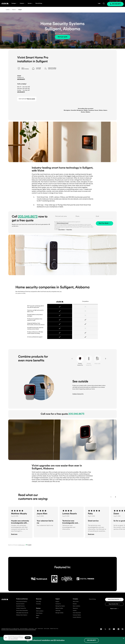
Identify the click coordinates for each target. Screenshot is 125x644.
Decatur (83, 112)
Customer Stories (77, 615)
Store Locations (76, 606)
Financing (38, 603)
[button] (20, 534)
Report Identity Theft (113, 604)
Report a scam (113, 608)
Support (57, 601)
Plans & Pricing (39, 3)
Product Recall (40, 628)
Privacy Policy (69, 229)
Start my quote (31, 98)
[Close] (6, 637)
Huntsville (73, 110)
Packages (14, 3)
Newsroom (75, 608)
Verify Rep (58, 610)
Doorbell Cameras (20, 606)
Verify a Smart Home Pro (113, 599)
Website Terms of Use (54, 628)
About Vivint (75, 601)
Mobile (86, 110)
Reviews (75, 603)
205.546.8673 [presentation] (116, 4)
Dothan (101, 110)
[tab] (80, 358)
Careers (74, 610)
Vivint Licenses (46, 628)
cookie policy (15, 637)
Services (30, 3)
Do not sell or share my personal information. (9, 629)
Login (99, 3)
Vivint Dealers (39, 613)
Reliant (37, 615)
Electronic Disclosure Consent (62, 223)
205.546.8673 (21, 79)
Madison (88, 112)
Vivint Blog (38, 601)
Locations (8, 9)
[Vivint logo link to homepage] (4, 3)
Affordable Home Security (22, 612)
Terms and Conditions (24, 628)
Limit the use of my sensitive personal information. (27, 629)
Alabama (14, 9)
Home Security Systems (21, 601)
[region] (17, 638)
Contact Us (58, 603)
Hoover (96, 110)
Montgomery (80, 110)
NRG (37, 617)
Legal (36, 628)
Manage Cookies (59, 612)
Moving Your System (60, 606)
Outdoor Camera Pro (21, 608)
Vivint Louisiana (39, 611)
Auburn (105, 110)
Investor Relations (77, 617)
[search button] (104, 3)
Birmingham (67, 110)
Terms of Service (61, 229)
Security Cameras (20, 603)
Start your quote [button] (62, 37)
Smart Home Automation (22, 610)
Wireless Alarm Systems (21, 615)
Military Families (59, 608)
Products (22, 3)
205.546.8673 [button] (21, 92)
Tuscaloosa (91, 110)
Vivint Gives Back (77, 612)
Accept (27, 637)
